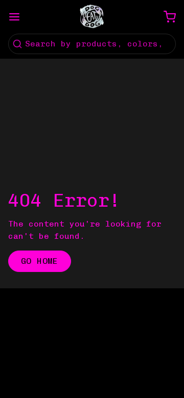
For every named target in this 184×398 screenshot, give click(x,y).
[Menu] (18, 17)
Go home (39, 261)
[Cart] (165, 17)
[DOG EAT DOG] (92, 17)
